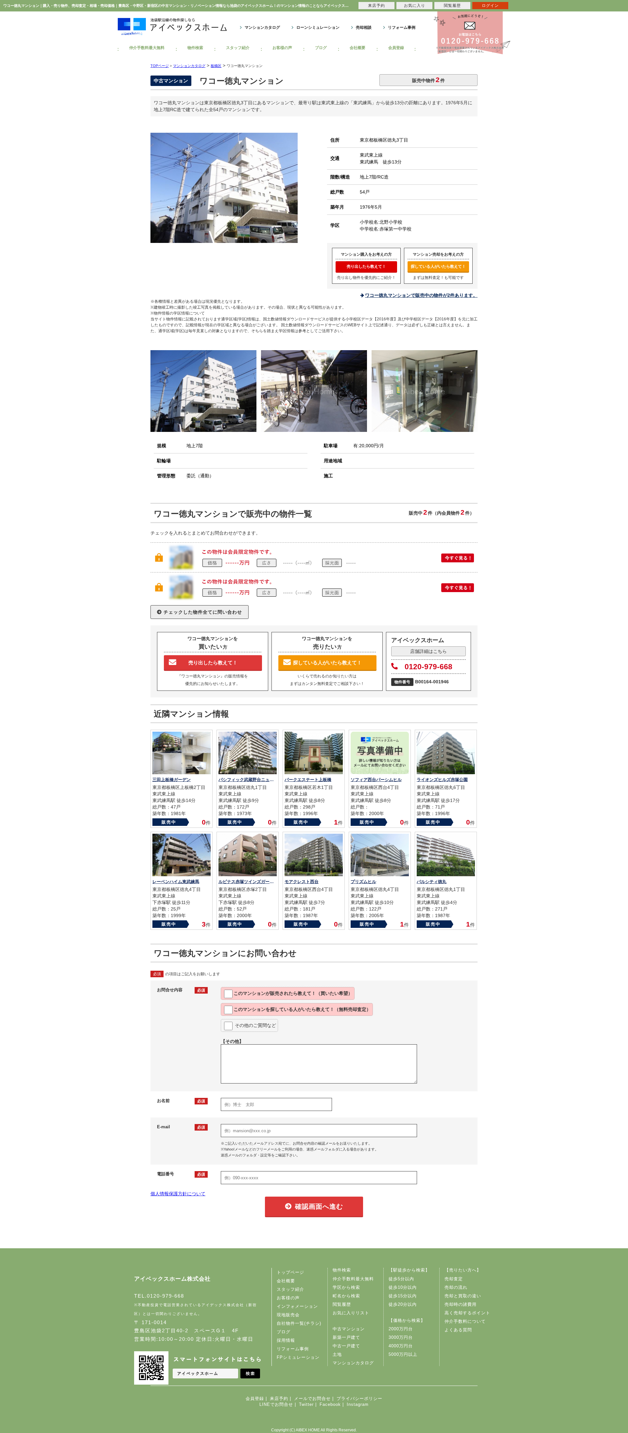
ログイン (490, 5)
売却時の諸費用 (461, 1304)
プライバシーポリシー (359, 1398)
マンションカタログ (262, 27)
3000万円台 (401, 1337)
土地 (337, 1354)
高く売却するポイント (467, 1312)
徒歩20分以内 (403, 1304)
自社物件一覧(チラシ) (299, 1323)
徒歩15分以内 (403, 1295)
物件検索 (195, 47)
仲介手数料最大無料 (147, 47)
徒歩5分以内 (401, 1278)
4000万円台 (401, 1345)
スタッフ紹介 (238, 47)
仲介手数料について (465, 1321)
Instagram (358, 1404)
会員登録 (396, 47)
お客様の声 (282, 47)
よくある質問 (458, 1329)
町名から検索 (346, 1295)
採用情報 (286, 1340)
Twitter (306, 1404)
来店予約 (279, 1398)
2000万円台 (401, 1328)
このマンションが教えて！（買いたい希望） (293, 993)
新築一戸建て (346, 1337)
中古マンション (349, 1328)
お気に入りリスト (351, 1312)
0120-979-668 (428, 666)
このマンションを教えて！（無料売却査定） (302, 1009)
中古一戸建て (346, 1345)
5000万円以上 (403, 1354)
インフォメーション (297, 1306)
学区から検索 (346, 1287)
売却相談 (364, 27)
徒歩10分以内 (403, 1287)
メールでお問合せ (312, 1398)
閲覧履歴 (342, 1304)
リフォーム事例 (401, 27)
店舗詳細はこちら (428, 651)
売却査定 (454, 1278)
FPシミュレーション (298, 1357)
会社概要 (357, 47)
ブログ (321, 47)
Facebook (330, 1404)
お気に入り (414, 5)
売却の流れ (456, 1287)
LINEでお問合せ (276, 1404)
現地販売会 (288, 1314)
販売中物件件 (428, 79)
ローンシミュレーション (318, 27)
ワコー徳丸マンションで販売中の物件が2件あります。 (421, 295)
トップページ (290, 1272)
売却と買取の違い (463, 1295)
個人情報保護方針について (177, 1193)
